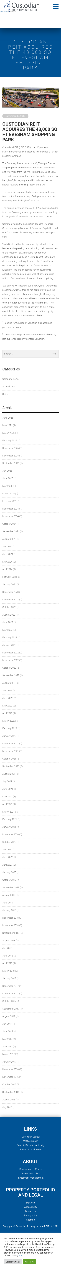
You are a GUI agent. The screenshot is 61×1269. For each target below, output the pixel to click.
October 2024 (9, 523)
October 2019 (9, 880)
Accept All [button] (29, 1262)
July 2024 (7, 546)
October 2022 (9, 667)
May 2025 (7, 486)
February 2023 (9, 637)
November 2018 (10, 925)
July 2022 (7, 690)
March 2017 (8, 1054)
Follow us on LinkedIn (30, 1149)
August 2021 (8, 773)
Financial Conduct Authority (30, 1145)
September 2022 (10, 675)
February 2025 (9, 501)
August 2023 (8, 614)
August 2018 (8, 940)
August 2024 (8, 539)
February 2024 (9, 576)
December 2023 (10, 592)
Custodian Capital (31, 1136)
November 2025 (10, 455)
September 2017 (10, 1008)
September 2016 (10, 1092)
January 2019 (9, 910)
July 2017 (7, 1023)
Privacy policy (30, 1215)
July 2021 (7, 781)
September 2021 (10, 766)
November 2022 (10, 660)
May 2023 (7, 630)
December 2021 (10, 743)
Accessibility (30, 1207)
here (21, 1255)
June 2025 (7, 478)
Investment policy (31, 1173)
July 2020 (7, 849)
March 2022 (8, 720)
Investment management (30, 1177)
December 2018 (10, 917)
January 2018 (9, 978)
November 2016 (10, 1076)
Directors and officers (30, 1169)
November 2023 (10, 599)
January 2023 (9, 645)
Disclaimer (30, 1211)
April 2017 (7, 1046)
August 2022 (8, 683)
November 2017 (10, 993)
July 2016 (7, 1107)
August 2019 (8, 895)
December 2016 (10, 1069)
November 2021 (10, 751)
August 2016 (8, 1099)
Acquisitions (8, 386)
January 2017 (9, 1061)
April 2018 (7, 963)
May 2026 (7, 425)
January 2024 (9, 584)
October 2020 (9, 842)
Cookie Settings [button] (13, 1262)
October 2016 (9, 1084)
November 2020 (10, 834)
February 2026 (9, 440)
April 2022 (7, 713)
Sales (5, 394)
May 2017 (7, 1039)
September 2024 (10, 531)
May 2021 (7, 796)
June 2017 (7, 1031)
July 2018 (7, 948)
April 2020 (7, 864)
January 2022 (9, 736)
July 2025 (7, 470)
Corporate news (10, 379)
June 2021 (7, 789)
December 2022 (10, 652)
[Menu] (55, 6)
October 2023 (9, 607)
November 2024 (10, 516)
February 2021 (9, 819)
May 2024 (7, 561)
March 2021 (8, 811)
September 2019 (10, 887)
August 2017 (8, 1016)
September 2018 (10, 933)
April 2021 (7, 804)
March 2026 (8, 433)
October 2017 (9, 1001)
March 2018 (8, 970)
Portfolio (30, 1202)
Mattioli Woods (30, 1141)
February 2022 (9, 728)
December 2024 (10, 508)
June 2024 (7, 554)
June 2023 (7, 622)
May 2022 (7, 705)
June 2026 (7, 417)
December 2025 (10, 448)
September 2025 (10, 463)
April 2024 (7, 569)
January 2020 (9, 872)
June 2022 (7, 698)
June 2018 (7, 955)
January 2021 (9, 826)
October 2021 (9, 758)
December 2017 (10, 986)
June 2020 (7, 857)
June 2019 (7, 902)
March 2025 (8, 493)
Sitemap (30, 1219)
